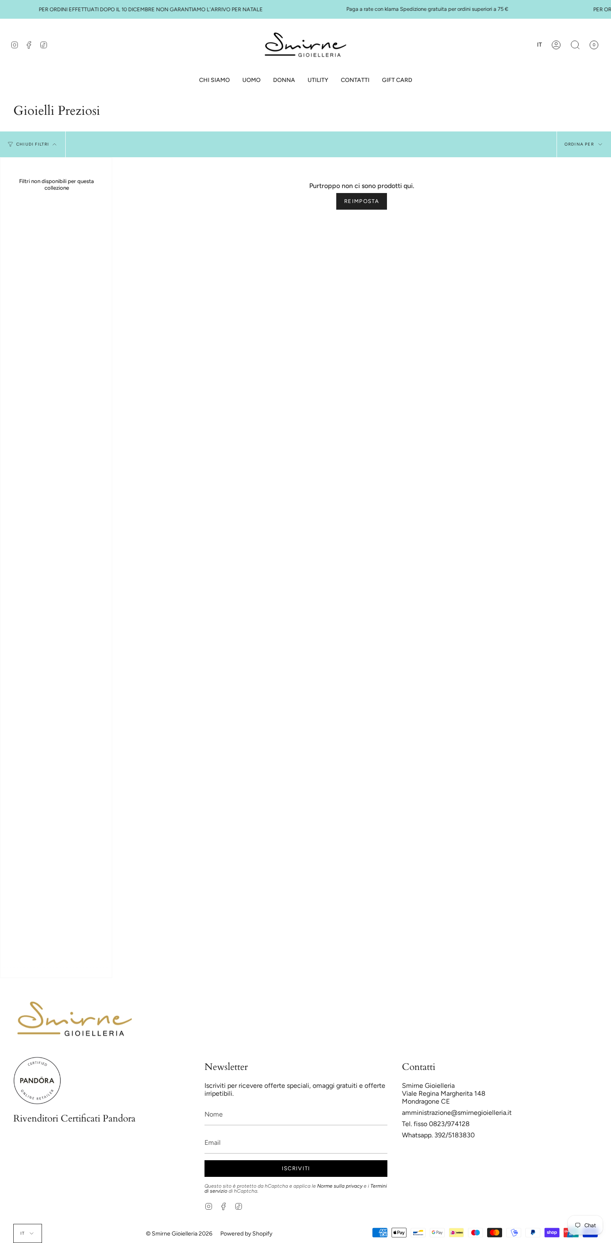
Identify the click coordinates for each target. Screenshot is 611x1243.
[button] (251, 80)
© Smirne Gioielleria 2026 (179, 1233)
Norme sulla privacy (339, 1186)
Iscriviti (296, 1168)
